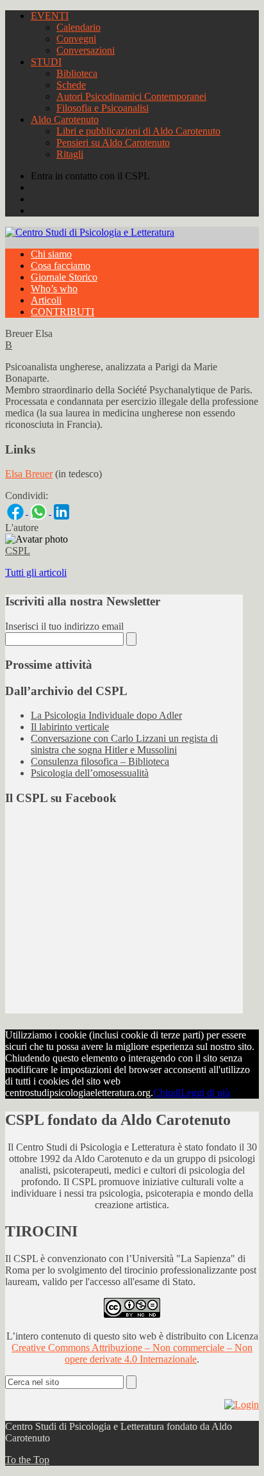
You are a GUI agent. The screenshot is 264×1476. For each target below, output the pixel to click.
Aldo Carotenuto (65, 119)
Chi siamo (51, 254)
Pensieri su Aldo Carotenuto (113, 142)
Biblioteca (76, 73)
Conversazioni (85, 50)
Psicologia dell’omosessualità (90, 772)
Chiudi (167, 1092)
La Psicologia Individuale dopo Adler (106, 715)
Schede (71, 84)
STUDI (46, 61)
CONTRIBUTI (62, 311)
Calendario (78, 27)
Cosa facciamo (60, 265)
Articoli (46, 300)
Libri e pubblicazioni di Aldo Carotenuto (138, 131)
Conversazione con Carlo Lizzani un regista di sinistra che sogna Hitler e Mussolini (124, 744)
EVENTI (50, 15)
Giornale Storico (64, 277)
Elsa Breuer (29, 473)
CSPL (17, 550)
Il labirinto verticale (70, 726)
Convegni (76, 38)
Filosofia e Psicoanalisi (102, 107)
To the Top (27, 1459)
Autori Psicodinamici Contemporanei (131, 96)
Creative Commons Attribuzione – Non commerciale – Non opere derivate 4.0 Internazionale (132, 1353)
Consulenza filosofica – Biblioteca (100, 761)
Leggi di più (205, 1092)
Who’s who (54, 288)
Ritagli (69, 154)
